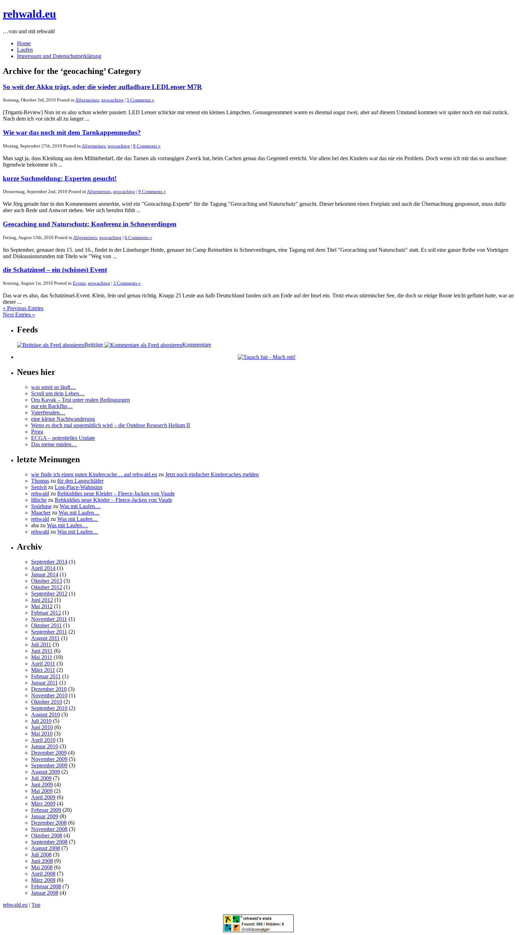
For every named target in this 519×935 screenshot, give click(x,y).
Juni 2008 (42, 861)
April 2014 (43, 568)
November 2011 (49, 619)
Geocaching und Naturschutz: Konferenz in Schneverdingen (90, 224)
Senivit (39, 487)
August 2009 (45, 772)
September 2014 (49, 562)
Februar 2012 (46, 613)
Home (24, 43)
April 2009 (43, 797)
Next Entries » (19, 315)
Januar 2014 (44, 574)
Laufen (25, 50)
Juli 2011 (41, 644)
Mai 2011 (41, 657)
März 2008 (43, 880)
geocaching (112, 100)
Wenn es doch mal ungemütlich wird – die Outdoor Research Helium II (110, 425)
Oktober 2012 (46, 587)
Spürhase (41, 506)
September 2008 (49, 842)
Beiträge (94, 345)
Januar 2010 (44, 746)
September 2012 (49, 594)
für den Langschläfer (80, 481)
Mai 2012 (42, 606)
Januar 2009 (44, 816)
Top (35, 905)
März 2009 (43, 804)
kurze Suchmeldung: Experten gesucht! (60, 178)
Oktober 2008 (46, 835)
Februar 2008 (46, 886)
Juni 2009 (42, 785)
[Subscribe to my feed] (143, 345)
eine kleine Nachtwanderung (63, 419)
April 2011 (43, 664)
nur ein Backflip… (52, 406)
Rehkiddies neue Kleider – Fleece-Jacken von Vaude (116, 493)
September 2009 (49, 765)
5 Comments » (140, 100)
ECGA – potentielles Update (63, 438)
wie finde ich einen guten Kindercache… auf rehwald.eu (94, 474)
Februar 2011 (46, 676)
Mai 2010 (42, 734)
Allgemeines (87, 100)
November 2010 (49, 695)
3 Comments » (127, 283)
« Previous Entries (23, 308)
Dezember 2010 (49, 689)
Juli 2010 (41, 721)
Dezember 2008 (49, 823)
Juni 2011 (42, 651)
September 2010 (49, 708)
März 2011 (43, 670)
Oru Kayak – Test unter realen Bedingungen (80, 400)
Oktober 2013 (46, 581)
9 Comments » (147, 146)
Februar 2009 (46, 810)
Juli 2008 (41, 855)
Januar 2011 (44, 683)
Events (79, 283)
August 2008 (45, 848)
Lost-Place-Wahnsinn (78, 487)
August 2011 (45, 638)
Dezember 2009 (49, 753)
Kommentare (196, 345)
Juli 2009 (41, 778)
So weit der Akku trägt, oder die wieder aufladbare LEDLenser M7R (102, 87)
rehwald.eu (29, 13)
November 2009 (49, 759)
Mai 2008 (42, 867)
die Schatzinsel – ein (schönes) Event (55, 269)
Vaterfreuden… (48, 413)
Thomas (40, 481)
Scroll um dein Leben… (58, 393)
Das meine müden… (54, 444)
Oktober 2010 (46, 702)
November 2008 (49, 829)
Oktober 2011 (46, 625)
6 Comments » (138, 237)
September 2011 (49, 632)
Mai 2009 (42, 791)
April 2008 (43, 874)
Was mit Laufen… (80, 506)
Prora (37, 432)
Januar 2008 (44, 893)
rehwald (40, 493)
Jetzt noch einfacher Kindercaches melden (212, 474)
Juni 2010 (42, 727)
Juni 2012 (42, 600)
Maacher (40, 513)
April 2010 (43, 740)
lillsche (39, 500)
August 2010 (45, 715)
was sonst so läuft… (53, 387)
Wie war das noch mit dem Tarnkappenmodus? (72, 132)
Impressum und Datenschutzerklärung (59, 56)
